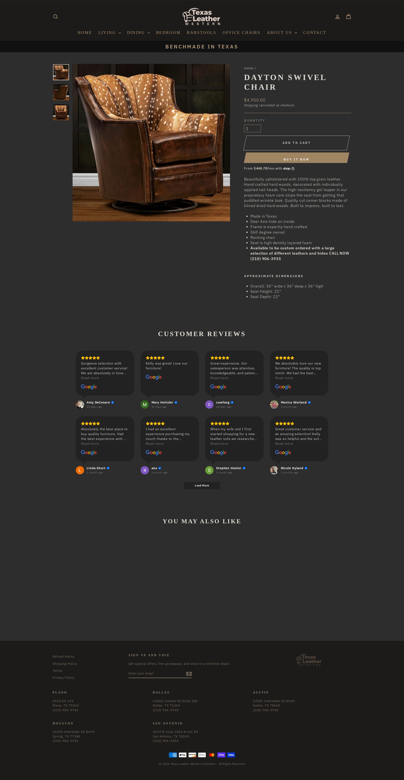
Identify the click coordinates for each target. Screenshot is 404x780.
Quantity (255, 120)
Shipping (251, 105)
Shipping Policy (65, 663)
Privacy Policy (63, 677)
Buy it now (297, 159)
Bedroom (168, 32)
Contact (314, 32)
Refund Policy (63, 656)
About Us (280, 32)
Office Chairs (241, 32)
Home (85, 32)
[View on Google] (89, 387)
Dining (137, 32)
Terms (57, 670)
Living (108, 32)
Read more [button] (90, 378)
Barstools (201, 32)
